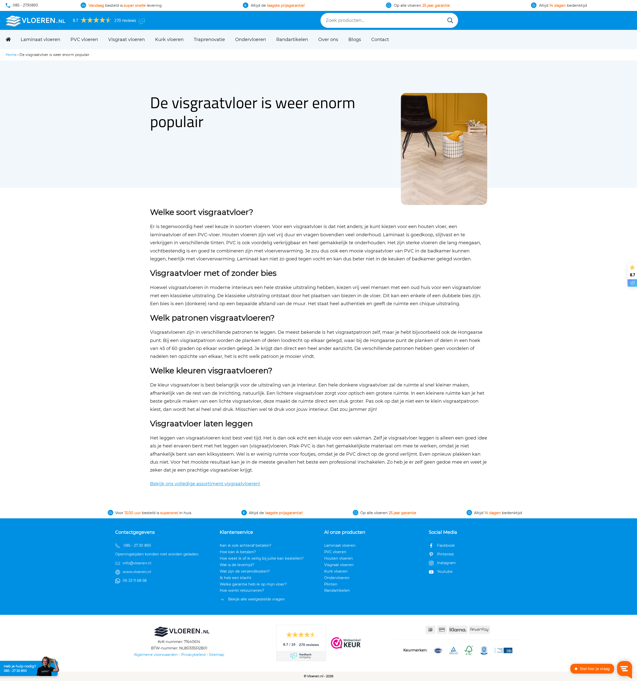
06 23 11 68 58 (135, 580)
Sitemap (216, 654)
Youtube (445, 571)
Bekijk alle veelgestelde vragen (256, 599)
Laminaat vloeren (40, 39)
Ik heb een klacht (235, 578)
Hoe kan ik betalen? (238, 552)
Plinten (330, 584)
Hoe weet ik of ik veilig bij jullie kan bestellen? (262, 558)
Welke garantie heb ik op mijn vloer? (253, 584)
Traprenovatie (209, 39)
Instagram (446, 563)
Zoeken (450, 21)
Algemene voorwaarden (156, 654)
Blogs (354, 39)
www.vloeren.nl (137, 572)
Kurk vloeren (169, 39)
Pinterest (445, 554)
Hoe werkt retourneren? (242, 590)
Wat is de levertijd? (237, 565)
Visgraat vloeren (126, 39)
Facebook (446, 545)
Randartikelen (292, 39)
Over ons (328, 39)
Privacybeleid (193, 654)
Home (11, 54)
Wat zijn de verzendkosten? (245, 571)
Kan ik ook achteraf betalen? (245, 545)
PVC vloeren (84, 39)
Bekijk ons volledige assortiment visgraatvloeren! (205, 483)
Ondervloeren (250, 39)
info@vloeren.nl (137, 563)
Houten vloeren (338, 558)
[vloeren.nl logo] (35, 20)
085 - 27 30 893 (15, 670)
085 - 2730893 (25, 5)
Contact (380, 39)
